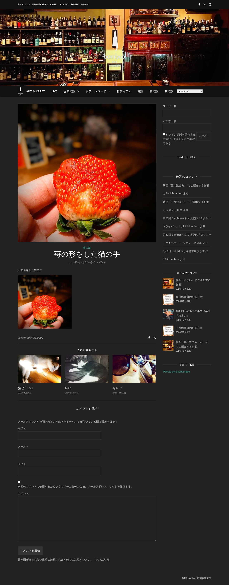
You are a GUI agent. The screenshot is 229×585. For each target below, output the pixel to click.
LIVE (54, 91)
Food (84, 4)
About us (24, 4)
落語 (140, 91)
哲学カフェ (124, 91)
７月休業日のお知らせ (189, 327)
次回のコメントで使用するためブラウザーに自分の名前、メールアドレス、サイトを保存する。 (75, 486)
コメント (23, 493)
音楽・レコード (96, 91)
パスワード (169, 121)
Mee (68, 388)
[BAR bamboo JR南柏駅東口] (114, 47)
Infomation (40, 4)
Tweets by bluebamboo (176, 371)
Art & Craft (35, 91)
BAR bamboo (35, 337)
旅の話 (154, 91)
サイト (22, 464)
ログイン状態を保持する (180, 134)
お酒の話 (69, 91)
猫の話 (169, 91)
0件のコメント (97, 262)
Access (64, 4)
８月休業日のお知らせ (189, 296)
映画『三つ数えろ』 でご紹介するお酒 (186, 185)
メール (23, 446)
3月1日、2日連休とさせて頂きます (184, 251)
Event (54, 4)
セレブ (118, 388)
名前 (22, 428)
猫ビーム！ (26, 388)
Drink (74, 4)
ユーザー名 (169, 106)
